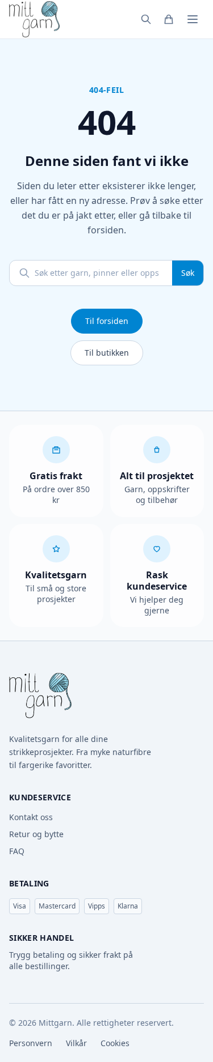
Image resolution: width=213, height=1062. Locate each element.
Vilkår (76, 1043)
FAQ (16, 851)
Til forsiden (106, 320)
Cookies (115, 1043)
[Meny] (192, 19)
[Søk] (146, 19)
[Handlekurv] (168, 19)
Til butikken (107, 352)
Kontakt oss (31, 817)
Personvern (30, 1043)
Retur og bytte (36, 834)
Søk (187, 272)
